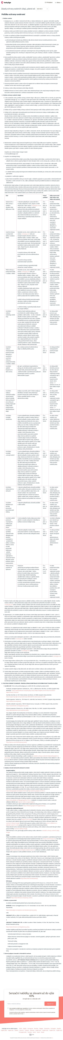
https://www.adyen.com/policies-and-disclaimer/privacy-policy (21, 910)
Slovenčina (46, 1028)
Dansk (42, 1032)
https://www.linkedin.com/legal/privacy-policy (17, 705)
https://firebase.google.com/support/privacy (34, 805)
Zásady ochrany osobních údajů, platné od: (18, 9)
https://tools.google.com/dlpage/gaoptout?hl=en (18, 800)
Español (59, 1028)
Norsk (34, 1032)
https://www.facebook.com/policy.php (21, 690)
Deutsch (21, 1030)
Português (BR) (23, 1032)
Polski (20, 1028)
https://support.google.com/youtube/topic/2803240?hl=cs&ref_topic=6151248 (25, 697)
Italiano (16, 1030)
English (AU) (38, 1030)
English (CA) (52, 1030)
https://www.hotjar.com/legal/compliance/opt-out (22, 850)
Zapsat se (50, 1004)
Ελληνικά (32, 1030)
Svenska (30, 1032)
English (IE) (10, 1030)
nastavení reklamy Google (12, 823)
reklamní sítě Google (27, 819)
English (24, 1028)
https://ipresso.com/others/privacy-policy (16, 742)
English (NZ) (45, 1030)
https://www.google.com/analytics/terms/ (16, 791)
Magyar (41, 1028)
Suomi (38, 1032)
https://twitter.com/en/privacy (13, 701)
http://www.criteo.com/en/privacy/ (29, 878)
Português (53, 1028)
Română (36, 1028)
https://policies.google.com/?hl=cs (36, 791)
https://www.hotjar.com (49, 838)
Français (27, 1030)
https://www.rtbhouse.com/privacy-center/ (21, 897)
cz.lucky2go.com (35, 205)
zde (39, 1037)
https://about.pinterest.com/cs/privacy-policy (17, 710)
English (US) (59, 1030)
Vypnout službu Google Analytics (26, 802)
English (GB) (4, 1030)
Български (30, 1028)
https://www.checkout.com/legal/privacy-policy (17, 927)
